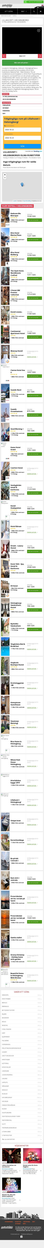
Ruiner (4, 1109)
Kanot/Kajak (6, 1059)
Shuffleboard (6, 1113)
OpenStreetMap (27, 201)
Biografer (5, 1018)
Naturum (5, 1101)
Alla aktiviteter (9, 1139)
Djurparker (6, 1037)
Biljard (4, 1014)
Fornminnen (6, 1044)
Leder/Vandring (7, 1075)
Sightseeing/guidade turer (11, 1116)
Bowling (5, 1025)
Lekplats (5, 1082)
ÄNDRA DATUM (31, 357)
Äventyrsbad (6, 999)
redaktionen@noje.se (26, 1234)
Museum (4, 1094)
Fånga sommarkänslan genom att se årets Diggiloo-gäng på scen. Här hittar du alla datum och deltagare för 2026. (30, 1171)
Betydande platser (8, 1010)
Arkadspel (5, 995)
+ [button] (5, 174)
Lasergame (5, 1071)
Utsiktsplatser (7, 1135)
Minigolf (5, 1090)
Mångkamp (5, 1086)
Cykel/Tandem (6, 1029)
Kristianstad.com (6, 16)
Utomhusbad (6, 1131)
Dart (3, 1033)
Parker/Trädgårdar (8, 1105)
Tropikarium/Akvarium (9, 1128)
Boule (4, 1022)
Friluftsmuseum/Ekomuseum (11, 1048)
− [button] (5, 177)
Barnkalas (5, 1006)
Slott (4, 1124)
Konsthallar (6, 1067)
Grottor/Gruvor (8, 1056)
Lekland (4, 1078)
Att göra (9, 11)
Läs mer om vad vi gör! (32, 1230)
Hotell (15, 16)
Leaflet (15, 201)
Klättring (5, 1063)
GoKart (4, 1052)
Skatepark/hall (7, 1120)
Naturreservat (7, 1097)
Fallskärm (5, 1040)
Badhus (4, 1003)
